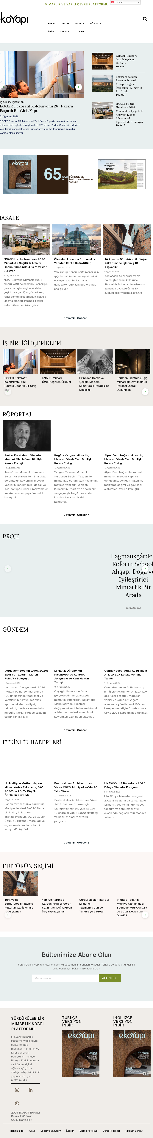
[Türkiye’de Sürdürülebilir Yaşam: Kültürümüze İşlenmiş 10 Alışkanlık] (127, 239)
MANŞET (121, 66)
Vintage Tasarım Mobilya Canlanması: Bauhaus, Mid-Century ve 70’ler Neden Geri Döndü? (132, 907)
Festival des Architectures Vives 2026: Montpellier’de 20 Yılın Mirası (75, 787)
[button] (145, 18)
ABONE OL (110, 978)
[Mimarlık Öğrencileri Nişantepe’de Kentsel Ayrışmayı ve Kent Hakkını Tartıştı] (76, 651)
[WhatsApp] (17, 1104)
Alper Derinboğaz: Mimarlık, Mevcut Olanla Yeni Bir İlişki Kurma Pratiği (123, 459)
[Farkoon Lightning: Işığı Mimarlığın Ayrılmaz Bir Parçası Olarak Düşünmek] (133, 361)
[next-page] (78, 87)
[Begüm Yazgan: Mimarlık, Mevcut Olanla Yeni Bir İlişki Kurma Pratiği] (76, 435)
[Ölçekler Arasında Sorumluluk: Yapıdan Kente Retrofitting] (76, 239)
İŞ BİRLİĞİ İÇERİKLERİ (12, 102)
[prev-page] (3, 87)
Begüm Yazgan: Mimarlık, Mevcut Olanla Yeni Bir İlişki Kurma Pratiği (73, 459)
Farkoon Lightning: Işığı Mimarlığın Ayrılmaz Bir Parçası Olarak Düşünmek (132, 383)
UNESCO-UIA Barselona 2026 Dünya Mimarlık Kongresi (125, 785)
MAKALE (120, 125)
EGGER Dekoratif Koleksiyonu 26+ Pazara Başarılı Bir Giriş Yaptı (36, 108)
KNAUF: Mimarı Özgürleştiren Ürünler (126, 59)
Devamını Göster (75, 318)
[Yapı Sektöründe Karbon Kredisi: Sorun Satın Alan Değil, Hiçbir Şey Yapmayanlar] (58, 883)
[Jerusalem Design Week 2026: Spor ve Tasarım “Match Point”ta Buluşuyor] (27, 651)
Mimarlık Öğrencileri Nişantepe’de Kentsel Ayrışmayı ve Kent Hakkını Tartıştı (72, 676)
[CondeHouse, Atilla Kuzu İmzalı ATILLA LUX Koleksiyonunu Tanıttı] (126, 651)
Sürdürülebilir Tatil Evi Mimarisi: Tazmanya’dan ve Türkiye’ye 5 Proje (94, 905)
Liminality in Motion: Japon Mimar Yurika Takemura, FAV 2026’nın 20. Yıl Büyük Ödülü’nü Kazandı (23, 789)
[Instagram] (17, 1090)
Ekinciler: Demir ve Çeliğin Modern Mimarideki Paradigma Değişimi (94, 383)
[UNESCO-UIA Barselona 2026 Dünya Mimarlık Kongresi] (126, 763)
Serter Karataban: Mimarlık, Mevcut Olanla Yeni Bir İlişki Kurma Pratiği (23, 459)
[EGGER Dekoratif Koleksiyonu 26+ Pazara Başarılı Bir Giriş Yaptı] (20, 361)
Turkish (118, 2)
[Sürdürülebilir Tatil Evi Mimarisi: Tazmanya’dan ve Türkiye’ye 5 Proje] (95, 883)
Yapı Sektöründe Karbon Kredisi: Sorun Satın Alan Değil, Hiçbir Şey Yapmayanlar (57, 905)
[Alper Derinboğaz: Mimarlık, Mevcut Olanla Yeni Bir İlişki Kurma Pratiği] (126, 435)
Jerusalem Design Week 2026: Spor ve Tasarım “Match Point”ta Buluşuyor (26, 674)
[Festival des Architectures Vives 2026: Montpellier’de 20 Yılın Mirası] (76, 763)
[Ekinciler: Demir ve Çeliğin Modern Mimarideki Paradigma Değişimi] (95, 361)
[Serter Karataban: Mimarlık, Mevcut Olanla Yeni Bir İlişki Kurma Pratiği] (27, 435)
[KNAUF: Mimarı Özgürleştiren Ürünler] (102, 61)
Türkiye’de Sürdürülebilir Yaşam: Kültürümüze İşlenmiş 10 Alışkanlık (126, 263)
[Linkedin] (30, 1090)
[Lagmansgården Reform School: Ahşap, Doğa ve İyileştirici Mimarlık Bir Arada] (102, 83)
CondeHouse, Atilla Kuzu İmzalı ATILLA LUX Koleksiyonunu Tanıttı (126, 674)
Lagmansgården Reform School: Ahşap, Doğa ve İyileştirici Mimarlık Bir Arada (129, 84)
